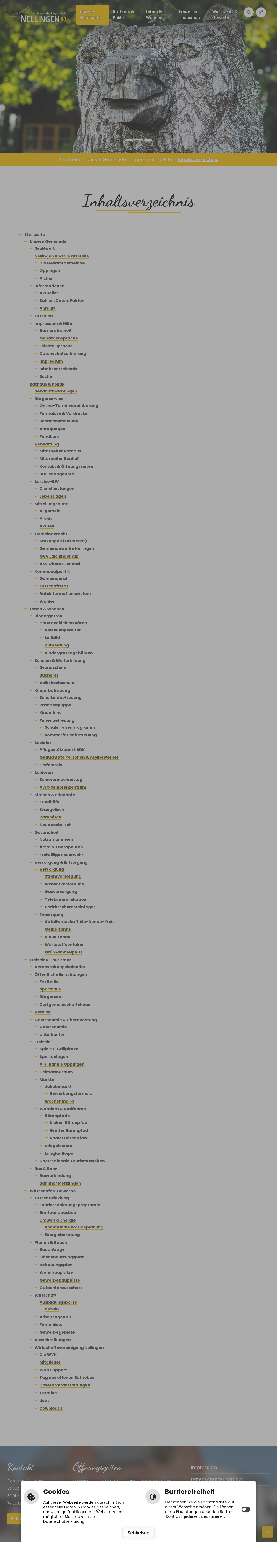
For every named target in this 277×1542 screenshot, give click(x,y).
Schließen (139, 1533)
